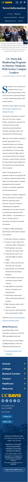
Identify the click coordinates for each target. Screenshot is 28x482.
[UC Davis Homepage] (6, 2)
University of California (13, 451)
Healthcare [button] (7, 383)
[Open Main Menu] (17, 2)
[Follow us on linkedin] (10, 400)
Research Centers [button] (11, 373)
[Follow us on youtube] (18, 400)
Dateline (21, 17)
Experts (20, 21)
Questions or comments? (13, 444)
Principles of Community (13, 448)
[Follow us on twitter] (14, 400)
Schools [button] (6, 363)
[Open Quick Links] (25, 2)
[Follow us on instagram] (6, 400)
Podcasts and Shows (10, 17)
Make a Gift (7, 422)
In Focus (10, 14)
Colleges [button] (6, 368)
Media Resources (10, 21)
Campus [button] (6, 378)
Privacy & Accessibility (13, 446)
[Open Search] (21, 2)
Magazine (17, 14)
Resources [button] (7, 388)
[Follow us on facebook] (2, 400)
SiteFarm (13, 464)
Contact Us (7, 416)
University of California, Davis (14, 436)
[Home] (11, 395)
